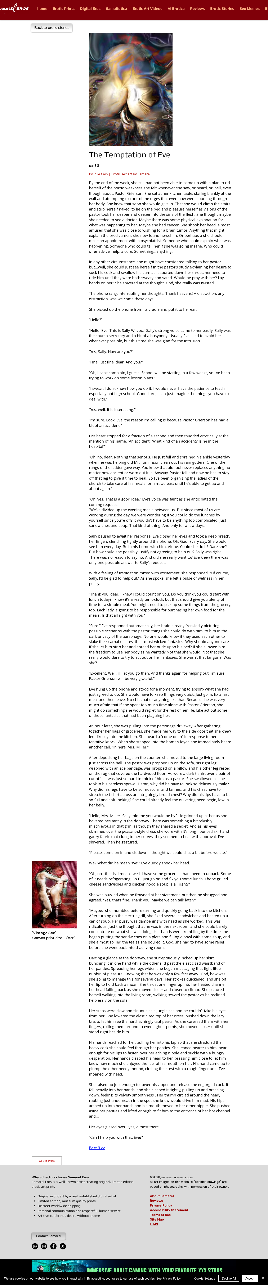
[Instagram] (44, 1246)
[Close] (262, 1278)
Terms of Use (160, 1215)
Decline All (229, 1278)
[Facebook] (53, 1246)
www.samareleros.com (177, 1177)
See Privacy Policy (168, 1278)
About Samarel (162, 1196)
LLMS (154, 1224)
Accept (249, 1278)
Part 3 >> (97, 1147)
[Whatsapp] (35, 1246)
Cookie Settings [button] (204, 1278)
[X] (63, 1246)
